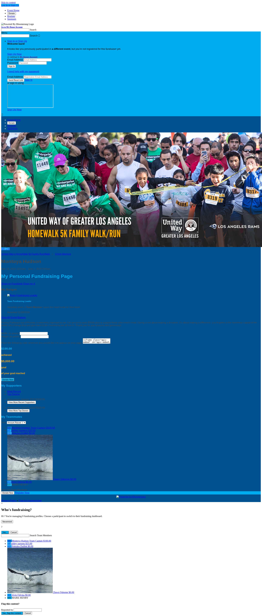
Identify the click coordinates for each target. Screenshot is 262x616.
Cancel (14, 532)
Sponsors (11, 19)
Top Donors (13, 394)
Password (12, 63)
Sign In (28, 80)
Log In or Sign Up (10, 5)
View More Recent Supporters (21, 402)
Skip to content (8, 2)
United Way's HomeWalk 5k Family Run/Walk (25, 254)
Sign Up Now (14, 54)
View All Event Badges (13, 317)
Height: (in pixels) (10, 336)
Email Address (15, 59)
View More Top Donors (18, 411)
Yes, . (5, 532)
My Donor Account (28, 57)
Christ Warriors (63, 254)
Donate (11, 13)
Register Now (22, 492)
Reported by (7, 610)
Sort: (3, 422)
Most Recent (14, 391)
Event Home (13, 10)
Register (11, 16)
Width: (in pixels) (10, 333)
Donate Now (7, 380)
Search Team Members (41, 535)
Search (33, 29)
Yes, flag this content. (12, 613)
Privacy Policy (9, 500)
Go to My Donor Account (11, 27)
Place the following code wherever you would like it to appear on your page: (41, 343)
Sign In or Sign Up (17, 41)
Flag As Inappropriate (30, 500)
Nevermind (7, 521)
